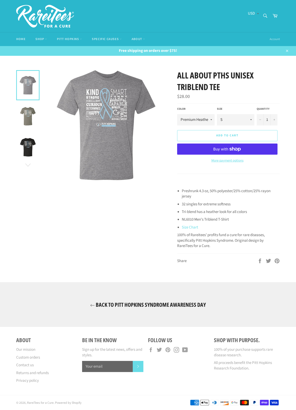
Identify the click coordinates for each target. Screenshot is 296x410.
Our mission (25, 349)
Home (20, 39)
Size (219, 109)
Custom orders (28, 357)
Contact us (25, 365)
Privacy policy (27, 380)
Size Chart (190, 227)
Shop (40, 39)
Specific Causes (106, 39)
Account (275, 39)
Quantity (263, 109)
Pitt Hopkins (68, 39)
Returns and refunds (32, 373)
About (137, 39)
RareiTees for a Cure (40, 403)
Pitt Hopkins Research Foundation (243, 365)
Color (181, 109)
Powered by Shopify (68, 403)
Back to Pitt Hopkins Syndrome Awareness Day (150, 304)
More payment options (227, 160)
